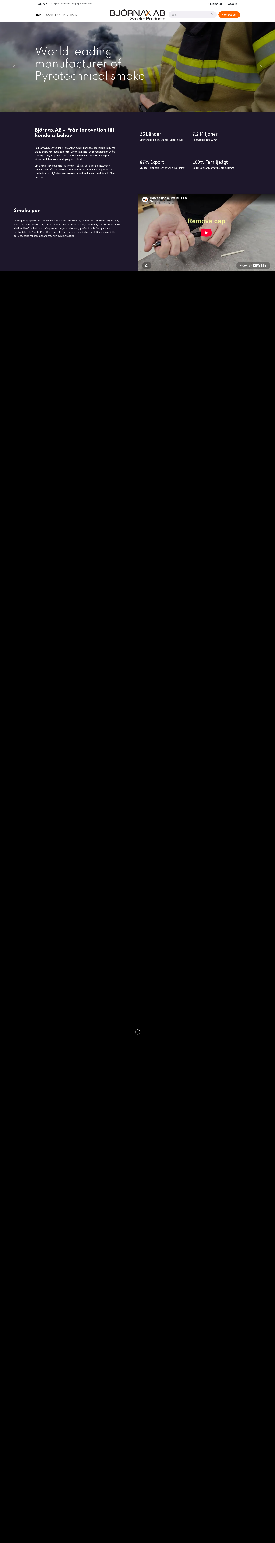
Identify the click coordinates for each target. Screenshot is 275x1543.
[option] (137, 329)
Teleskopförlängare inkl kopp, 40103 (158, 350)
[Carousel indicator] (131, 105)
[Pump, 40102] (61, 321)
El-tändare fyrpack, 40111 (108, 348)
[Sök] (212, 14)
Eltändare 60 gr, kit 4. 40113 (213, 348)
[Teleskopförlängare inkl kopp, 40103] (163, 321)
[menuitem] (38, 14)
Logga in (232, 3)
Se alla (232, 283)
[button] (37, 329)
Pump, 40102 (48, 348)
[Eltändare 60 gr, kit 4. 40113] (214, 321)
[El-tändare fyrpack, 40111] (112, 321)
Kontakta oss (229, 14)
